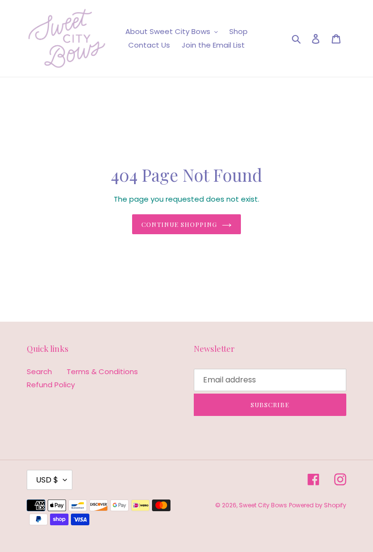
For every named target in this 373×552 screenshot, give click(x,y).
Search (39, 371)
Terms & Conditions (102, 371)
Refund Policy (51, 385)
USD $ (47, 479)
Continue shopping (179, 224)
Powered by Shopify (317, 505)
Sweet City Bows (263, 505)
